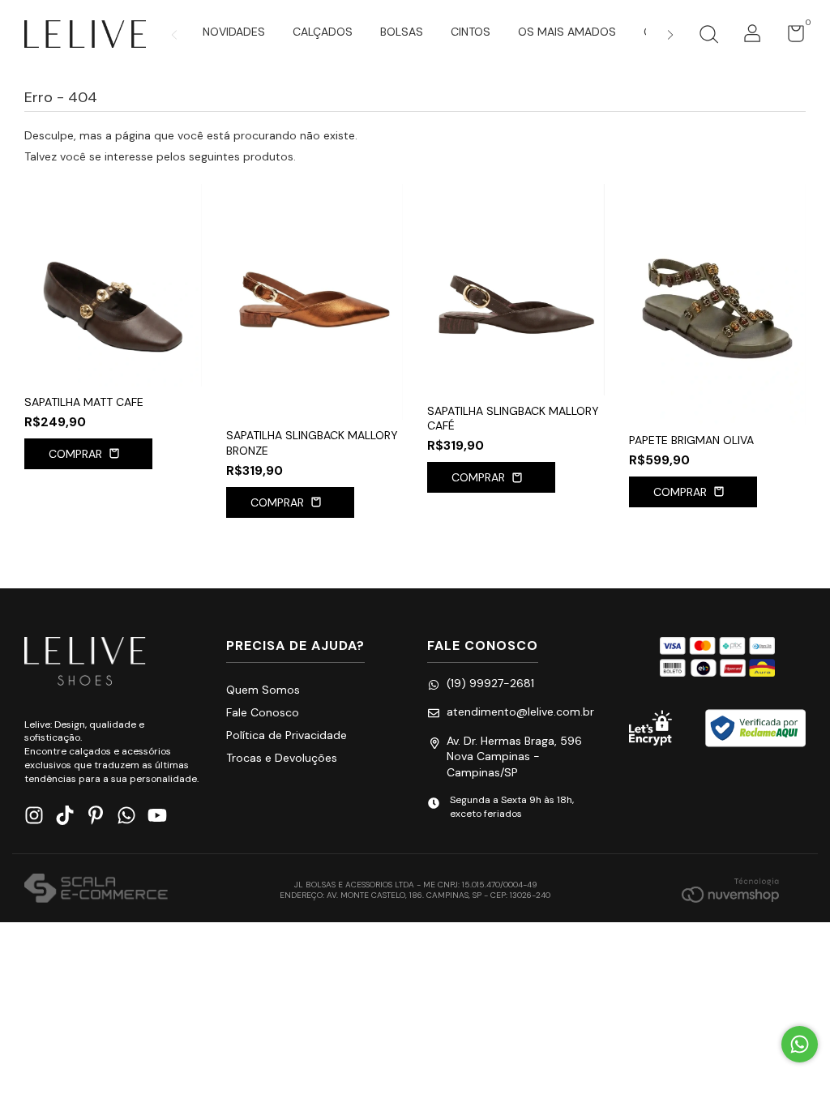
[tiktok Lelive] (65, 816)
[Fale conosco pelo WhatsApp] (799, 1044)
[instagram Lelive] (34, 816)
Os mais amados (567, 31)
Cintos (470, 31)
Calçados (323, 31)
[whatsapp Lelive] (126, 816)
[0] (790, 37)
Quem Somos (263, 689)
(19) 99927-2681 (490, 683)
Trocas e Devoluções (281, 757)
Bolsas (401, 31)
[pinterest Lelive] (95, 816)
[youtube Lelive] (157, 816)
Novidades (234, 31)
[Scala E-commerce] (96, 890)
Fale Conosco (262, 712)
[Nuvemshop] (730, 890)
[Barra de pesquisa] (708, 36)
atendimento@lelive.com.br (520, 711)
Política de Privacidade (286, 735)
